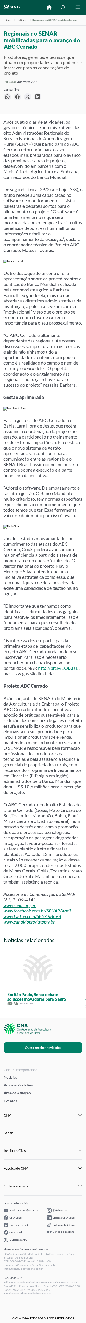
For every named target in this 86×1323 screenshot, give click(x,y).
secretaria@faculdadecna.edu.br (32, 1293)
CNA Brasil (15, 1232)
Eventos (10, 1100)
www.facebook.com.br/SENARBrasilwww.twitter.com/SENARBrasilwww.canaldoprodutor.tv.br (37, 916)
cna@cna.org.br (22, 1265)
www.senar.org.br (19, 905)
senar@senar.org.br (44, 1265)
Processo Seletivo (18, 1085)
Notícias (21, 20)
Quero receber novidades (43, 1047)
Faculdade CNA (18, 1225)
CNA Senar (15, 1217)
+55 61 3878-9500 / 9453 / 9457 (30, 1290)
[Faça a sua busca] (63, 7)
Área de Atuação (17, 1093)
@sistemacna (60, 1210)
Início (7, 20)
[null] (7, 96)
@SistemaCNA (18, 1239)
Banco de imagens (63, 1231)
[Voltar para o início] (49, 7)
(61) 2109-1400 (41, 1261)
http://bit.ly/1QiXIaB (58, 668)
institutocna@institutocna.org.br (23, 1268)
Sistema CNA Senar (64, 1217)
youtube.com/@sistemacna (25, 1210)
